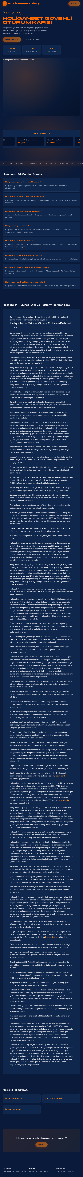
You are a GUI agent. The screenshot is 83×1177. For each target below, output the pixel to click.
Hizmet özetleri (51, 937)
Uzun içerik (60, 776)
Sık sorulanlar (63, 800)
